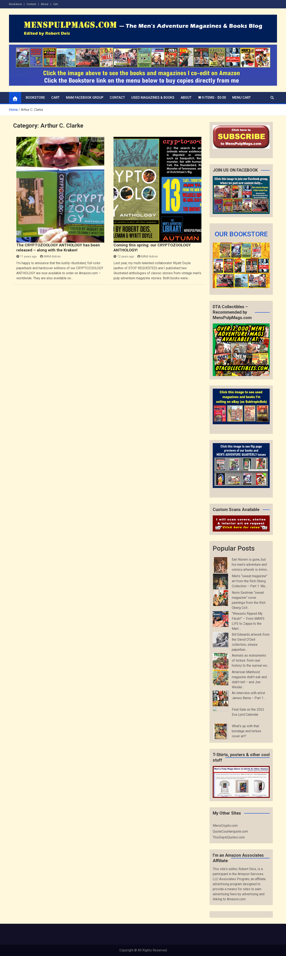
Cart (55, 4)
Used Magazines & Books (152, 98)
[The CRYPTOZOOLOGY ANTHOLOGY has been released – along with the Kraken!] (60, 190)
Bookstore (15, 4)
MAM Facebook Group (84, 98)
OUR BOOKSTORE (241, 234)
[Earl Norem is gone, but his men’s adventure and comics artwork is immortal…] (220, 565)
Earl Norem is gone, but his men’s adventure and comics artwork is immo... (250, 565)
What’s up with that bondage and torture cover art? (246, 731)
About (44, 4)
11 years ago (28, 256)
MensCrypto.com (225, 826)
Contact (31, 4)
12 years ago (125, 256)
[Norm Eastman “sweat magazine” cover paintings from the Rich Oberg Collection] (220, 598)
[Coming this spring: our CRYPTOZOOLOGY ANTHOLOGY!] (157, 190)
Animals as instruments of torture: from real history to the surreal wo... (250, 660)
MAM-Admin (52, 256)
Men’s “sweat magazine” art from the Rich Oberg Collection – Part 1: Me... (249, 581)
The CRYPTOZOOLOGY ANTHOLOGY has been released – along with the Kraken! (58, 248)
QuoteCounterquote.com (230, 831)
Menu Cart (241, 98)
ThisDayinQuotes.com (229, 837)
